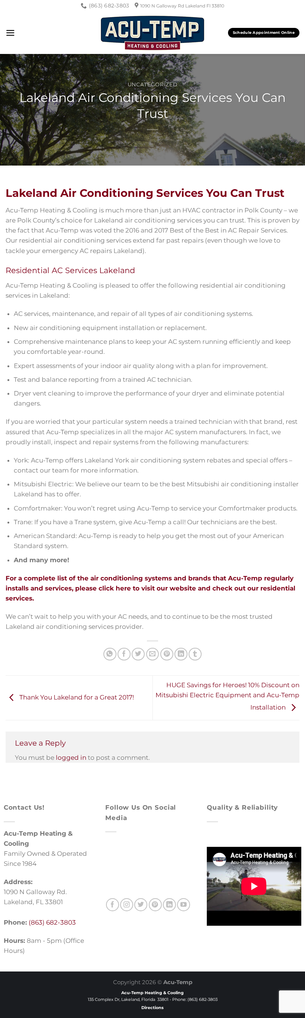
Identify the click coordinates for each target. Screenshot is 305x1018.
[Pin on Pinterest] (166, 654)
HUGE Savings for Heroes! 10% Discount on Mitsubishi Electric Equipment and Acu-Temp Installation (227, 696)
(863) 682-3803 (52, 922)
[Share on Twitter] (138, 654)
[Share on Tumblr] (195, 654)
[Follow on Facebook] (112, 904)
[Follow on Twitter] (140, 904)
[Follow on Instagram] (126, 904)
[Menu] (10, 32)
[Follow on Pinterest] (155, 904)
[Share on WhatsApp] (109, 654)
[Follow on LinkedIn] (169, 904)
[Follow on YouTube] (183, 904)
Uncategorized (153, 84)
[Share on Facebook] (124, 654)
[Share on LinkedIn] (180, 654)
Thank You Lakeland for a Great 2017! (76, 697)
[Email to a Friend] (152, 654)
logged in (71, 757)
